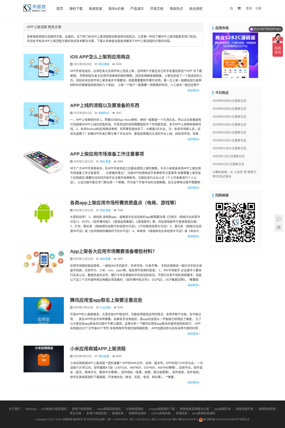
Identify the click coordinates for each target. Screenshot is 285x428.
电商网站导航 (267, 408)
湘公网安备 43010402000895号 (221, 419)
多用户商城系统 (96, 413)
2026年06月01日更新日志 (229, 100)
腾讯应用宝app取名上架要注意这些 (106, 300)
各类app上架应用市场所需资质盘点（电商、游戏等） (124, 202)
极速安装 (95, 8)
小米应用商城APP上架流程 (98, 348)
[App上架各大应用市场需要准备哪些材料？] (44, 261)
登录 (249, 8)
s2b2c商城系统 (161, 413)
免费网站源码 (137, 413)
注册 (258, 8)
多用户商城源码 (82, 408)
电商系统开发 (244, 408)
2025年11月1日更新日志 (228, 164)
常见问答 (75, 413)
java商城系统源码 (203, 413)
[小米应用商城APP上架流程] (44, 359)
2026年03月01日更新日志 (229, 132)
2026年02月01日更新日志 (229, 140)
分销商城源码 (134, 408)
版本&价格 (116, 8)
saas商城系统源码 (109, 408)
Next (265, 54)
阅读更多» (194, 90)
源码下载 (76, 8)
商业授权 (196, 8)
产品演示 (137, 8)
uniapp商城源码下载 (161, 408)
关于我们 (14, 408)
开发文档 (156, 8)
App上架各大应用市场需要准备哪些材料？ (113, 251)
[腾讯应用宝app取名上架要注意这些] (44, 310)
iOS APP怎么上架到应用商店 (100, 56)
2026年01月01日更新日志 (229, 148)
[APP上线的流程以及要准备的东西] (44, 115)
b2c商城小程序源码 (54, 408)
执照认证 (245, 419)
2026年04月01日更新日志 (229, 116)
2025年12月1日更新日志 (229, 156)
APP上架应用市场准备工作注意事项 (107, 154)
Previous (205, 54)
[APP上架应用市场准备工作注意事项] (44, 164)
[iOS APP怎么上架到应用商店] (44, 67)
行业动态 (105, 307)
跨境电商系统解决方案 (194, 408)
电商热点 (176, 8)
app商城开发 (222, 408)
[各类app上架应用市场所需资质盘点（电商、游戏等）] (44, 213)
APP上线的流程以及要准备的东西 (104, 105)
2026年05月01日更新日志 (229, 108)
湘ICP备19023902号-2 (185, 419)
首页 (59, 8)
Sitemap (30, 408)
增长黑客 (103, 64)
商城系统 (118, 413)
